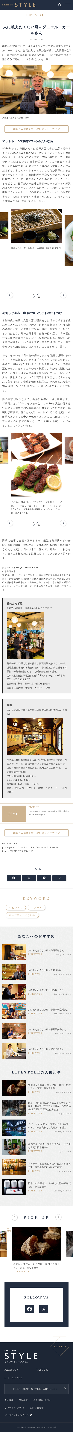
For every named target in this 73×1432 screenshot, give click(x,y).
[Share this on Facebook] (14, 878)
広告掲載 (23, 1400)
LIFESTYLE (13, 1378)
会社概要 (8, 1400)
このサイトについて (14, 1408)
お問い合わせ (37, 1408)
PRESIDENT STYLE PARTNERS (35, 1389)
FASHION (11, 1370)
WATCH (42, 1370)
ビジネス (15, 907)
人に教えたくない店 (22, 915)
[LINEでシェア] (44, 878)
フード (36, 907)
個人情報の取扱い (42, 1400)
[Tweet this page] (29, 878)
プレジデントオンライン (16, 1415)
